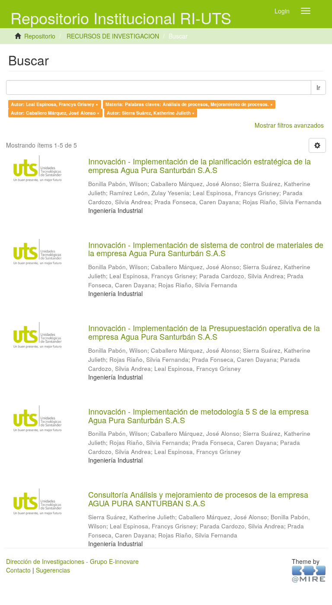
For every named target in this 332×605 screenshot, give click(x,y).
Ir (318, 87)
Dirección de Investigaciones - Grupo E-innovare (72, 561)
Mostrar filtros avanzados (289, 125)
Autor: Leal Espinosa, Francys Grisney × (54, 104)
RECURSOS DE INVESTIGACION (113, 36)
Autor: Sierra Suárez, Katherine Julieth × (151, 112)
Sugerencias (53, 570)
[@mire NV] (309, 573)
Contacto (18, 570)
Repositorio (39, 36)
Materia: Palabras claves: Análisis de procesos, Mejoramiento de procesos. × (189, 104)
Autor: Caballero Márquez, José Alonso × (55, 112)
